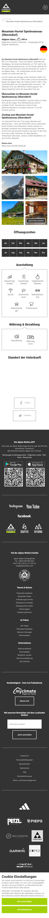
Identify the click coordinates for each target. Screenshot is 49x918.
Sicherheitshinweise (24, 776)
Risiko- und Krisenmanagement (24, 780)
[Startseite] (6, 8)
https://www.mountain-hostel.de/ (14, 146)
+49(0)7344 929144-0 (26, 561)
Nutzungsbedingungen (24, 760)
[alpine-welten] (11, 532)
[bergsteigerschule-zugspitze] (24, 532)
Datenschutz (24, 768)
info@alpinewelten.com (24, 566)
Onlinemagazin (24, 609)
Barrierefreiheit (24, 764)
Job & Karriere (24, 661)
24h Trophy (24, 626)
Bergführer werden (24, 655)
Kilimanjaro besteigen (24, 629)
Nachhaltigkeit (24, 652)
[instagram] (16, 509)
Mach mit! (24, 701)
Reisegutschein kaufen (24, 606)
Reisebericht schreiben (24, 603)
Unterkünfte (6, 19)
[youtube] (33, 509)
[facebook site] (24, 518)
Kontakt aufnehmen (24, 612)
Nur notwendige (24, 901)
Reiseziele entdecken (24, 593)
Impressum (24, 756)
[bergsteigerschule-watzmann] (38, 532)
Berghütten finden (24, 596)
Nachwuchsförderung (25, 658)
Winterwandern (24, 635)
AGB (24, 772)
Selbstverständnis (24, 649)
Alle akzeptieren (24, 909)
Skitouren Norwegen (24, 632)
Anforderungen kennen (24, 600)
